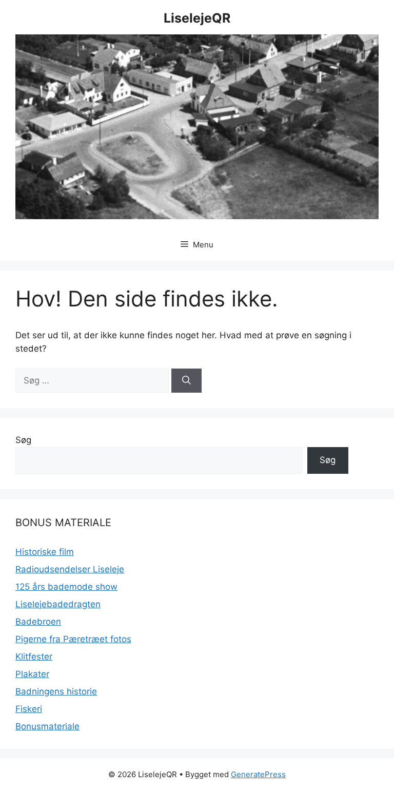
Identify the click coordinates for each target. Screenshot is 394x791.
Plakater (32, 674)
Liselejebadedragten (58, 604)
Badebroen (38, 621)
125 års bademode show (66, 587)
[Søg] (186, 381)
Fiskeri (28, 709)
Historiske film (44, 552)
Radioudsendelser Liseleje (69, 569)
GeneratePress (258, 774)
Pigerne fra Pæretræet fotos (73, 639)
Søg (23, 440)
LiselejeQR (197, 18)
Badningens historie (56, 691)
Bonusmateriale (47, 726)
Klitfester (33, 656)
